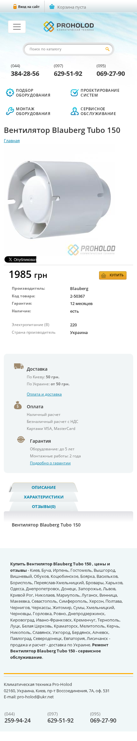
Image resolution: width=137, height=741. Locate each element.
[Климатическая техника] (68, 26)
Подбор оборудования (33, 93)
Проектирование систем (100, 93)
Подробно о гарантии (50, 463)
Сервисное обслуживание (98, 111)
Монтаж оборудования (33, 111)
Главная (12, 140)
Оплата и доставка (44, 394)
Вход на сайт (29, 6)
